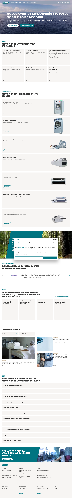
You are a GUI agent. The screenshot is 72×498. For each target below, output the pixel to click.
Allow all (50, 257)
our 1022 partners (21, 247)
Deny (22, 257)
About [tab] (52, 242)
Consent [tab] (19, 242)
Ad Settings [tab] (41, 242)
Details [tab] (30, 242)
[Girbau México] (6, 3)
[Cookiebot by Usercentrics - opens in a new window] (52, 239)
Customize (35, 257)
